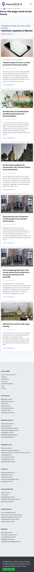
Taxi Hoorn (4, 404)
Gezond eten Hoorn (7, 413)
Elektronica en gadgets (13, 60)
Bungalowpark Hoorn (8, 462)
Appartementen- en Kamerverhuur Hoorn (15, 453)
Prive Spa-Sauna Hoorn (9, 535)
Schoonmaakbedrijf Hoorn (10, 479)
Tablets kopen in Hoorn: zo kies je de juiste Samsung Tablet (16, 63)
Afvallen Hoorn (6, 410)
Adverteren (5, 379)
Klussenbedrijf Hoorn (8, 473)
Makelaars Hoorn (7, 482)
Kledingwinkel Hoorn (8, 497)
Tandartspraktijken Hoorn (10, 430)
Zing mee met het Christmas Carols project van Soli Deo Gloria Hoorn (15, 218)
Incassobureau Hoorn (8, 537)
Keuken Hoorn (6, 493)
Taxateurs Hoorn (6, 477)
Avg (2, 386)
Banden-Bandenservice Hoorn (11, 517)
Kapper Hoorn (6, 406)
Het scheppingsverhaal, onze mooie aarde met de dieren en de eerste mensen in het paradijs (16, 273)
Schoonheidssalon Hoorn (9, 428)
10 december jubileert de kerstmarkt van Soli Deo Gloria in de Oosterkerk (16, 167)
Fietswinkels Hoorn (7, 401)
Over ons (4, 381)
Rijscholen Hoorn (6, 399)
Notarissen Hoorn (7, 475)
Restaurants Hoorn (7, 424)
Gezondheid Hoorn (7, 408)
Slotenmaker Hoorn (7, 522)
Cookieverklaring (7, 384)
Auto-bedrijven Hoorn (8, 513)
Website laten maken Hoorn (10, 499)
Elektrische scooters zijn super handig (16, 325)
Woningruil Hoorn (7, 533)
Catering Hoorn (6, 426)
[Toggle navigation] (31, 4)
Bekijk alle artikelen (6, 34)
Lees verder (8, 85)
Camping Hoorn (6, 455)
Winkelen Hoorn (6, 448)
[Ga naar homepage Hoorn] (11, 4)
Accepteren (8, 569)
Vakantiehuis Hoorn (7, 459)
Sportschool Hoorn (7, 502)
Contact (4, 377)
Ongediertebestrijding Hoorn (11, 542)
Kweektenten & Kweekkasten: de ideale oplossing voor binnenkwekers (16, 113)
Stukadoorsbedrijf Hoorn (9, 435)
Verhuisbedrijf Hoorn (8, 437)
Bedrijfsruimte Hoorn (8, 539)
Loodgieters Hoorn (7, 433)
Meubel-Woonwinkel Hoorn (10, 450)
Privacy (3, 388)
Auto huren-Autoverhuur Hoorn (11, 515)
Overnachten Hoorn (8, 457)
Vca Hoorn (4, 495)
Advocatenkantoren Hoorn (10, 519)
